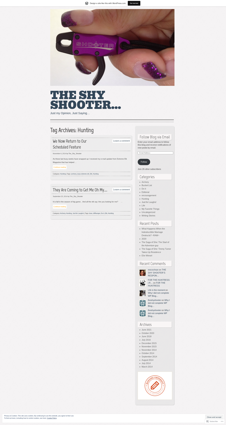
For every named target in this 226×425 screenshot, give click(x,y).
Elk (91, 174)
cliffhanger (96, 213)
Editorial (145, 192)
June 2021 (146, 330)
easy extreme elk (83, 174)
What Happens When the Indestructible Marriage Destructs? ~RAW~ (153, 232)
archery (73, 174)
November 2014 (149, 350)
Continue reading (59, 167)
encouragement (149, 195)
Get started (134, 3)
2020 (144, 239)
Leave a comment (121, 141)
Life (143, 205)
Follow (144, 162)
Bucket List (147, 185)
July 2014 (146, 363)
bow (90, 213)
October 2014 (148, 353)
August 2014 (147, 360)
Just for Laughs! (78, 213)
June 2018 (146, 336)
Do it (102, 213)
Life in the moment (156, 290)
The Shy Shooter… (85, 100)
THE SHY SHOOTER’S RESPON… (157, 273)
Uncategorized (148, 212)
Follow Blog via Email (155, 136)
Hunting (63, 174)
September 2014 (149, 357)
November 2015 (149, 346)
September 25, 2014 (60, 196)
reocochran (153, 270)
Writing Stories (148, 216)
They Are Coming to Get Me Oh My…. (80, 190)
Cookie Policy (52, 418)
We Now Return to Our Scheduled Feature (70, 144)
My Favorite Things (150, 209)
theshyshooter (154, 300)
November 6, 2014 (59, 154)
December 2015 (149, 343)
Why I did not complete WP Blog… (159, 303)
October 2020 (148, 333)
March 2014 (147, 367)
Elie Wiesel (147, 256)
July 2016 (146, 340)
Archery (62, 213)
